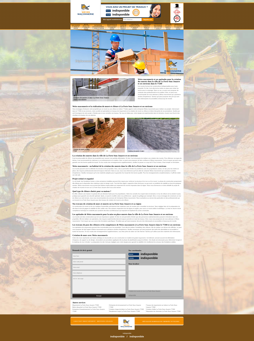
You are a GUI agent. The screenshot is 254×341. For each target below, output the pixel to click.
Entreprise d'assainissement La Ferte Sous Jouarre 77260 (88, 310)
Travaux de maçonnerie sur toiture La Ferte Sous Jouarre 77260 (161, 306)
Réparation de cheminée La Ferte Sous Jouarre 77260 (163, 311)
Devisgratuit (136, 12)
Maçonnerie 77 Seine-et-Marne (76, 27)
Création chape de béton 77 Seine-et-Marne (123, 26)
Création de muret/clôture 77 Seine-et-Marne (134, 26)
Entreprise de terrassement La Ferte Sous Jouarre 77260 (125, 306)
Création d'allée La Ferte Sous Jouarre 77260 (160, 309)
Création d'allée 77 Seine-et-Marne (168, 26)
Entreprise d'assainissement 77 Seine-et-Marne (98, 27)
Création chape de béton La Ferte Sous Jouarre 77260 (126, 309)
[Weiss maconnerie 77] (128, 321)
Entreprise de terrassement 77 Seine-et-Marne (112, 26)
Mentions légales (105, 321)
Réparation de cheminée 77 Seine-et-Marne (178, 26)
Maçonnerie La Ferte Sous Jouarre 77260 (85, 305)
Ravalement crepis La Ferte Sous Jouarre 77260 (124, 311)
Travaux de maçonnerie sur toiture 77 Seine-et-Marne (158, 26)
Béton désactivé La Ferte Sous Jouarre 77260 (86, 307)
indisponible (121, 10)
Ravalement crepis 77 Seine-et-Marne (147, 26)
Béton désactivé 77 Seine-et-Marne (86, 26)
